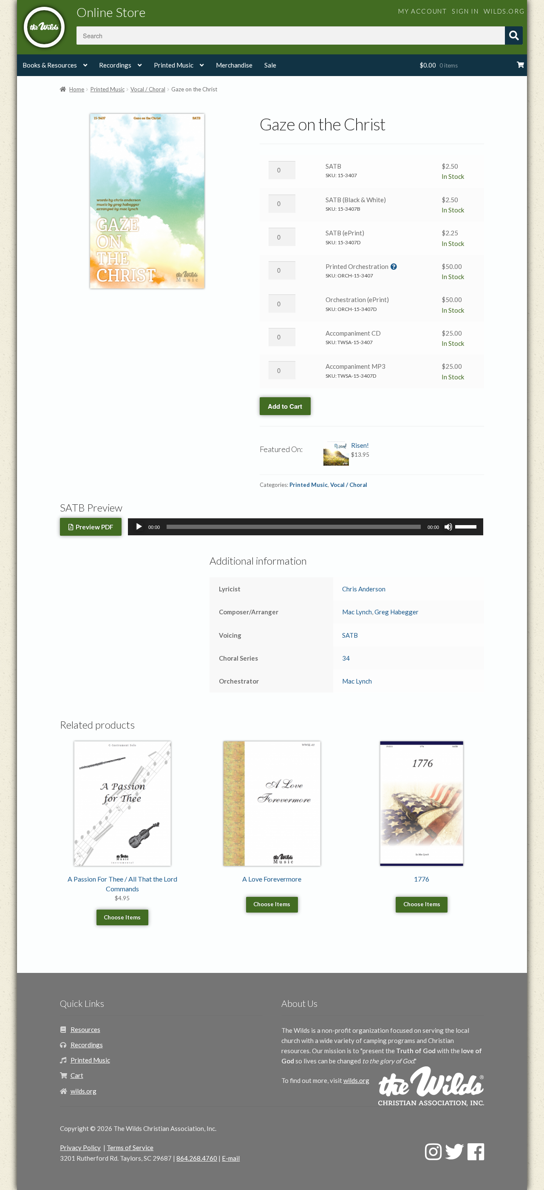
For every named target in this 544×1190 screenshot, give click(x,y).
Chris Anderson (363, 589)
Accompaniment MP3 (355, 366)
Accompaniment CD (353, 333)
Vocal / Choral (147, 89)
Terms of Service (130, 1147)
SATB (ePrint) (345, 233)
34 (346, 658)
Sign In (465, 11)
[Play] (139, 527)
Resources (85, 1029)
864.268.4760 (196, 1158)
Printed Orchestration (357, 266)
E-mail (231, 1158)
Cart (77, 1075)
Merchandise (234, 65)
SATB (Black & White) (356, 200)
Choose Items (122, 917)
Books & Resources (50, 65)
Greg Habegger (396, 612)
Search (514, 35)
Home (76, 89)
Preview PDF (93, 527)
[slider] (467, 526)
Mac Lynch (357, 612)
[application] (305, 526)
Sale (270, 65)
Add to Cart (285, 406)
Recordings (115, 65)
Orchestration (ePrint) (357, 299)
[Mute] (448, 527)
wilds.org (504, 11)
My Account (422, 11)
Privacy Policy (80, 1147)
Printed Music (173, 65)
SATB (333, 166)
